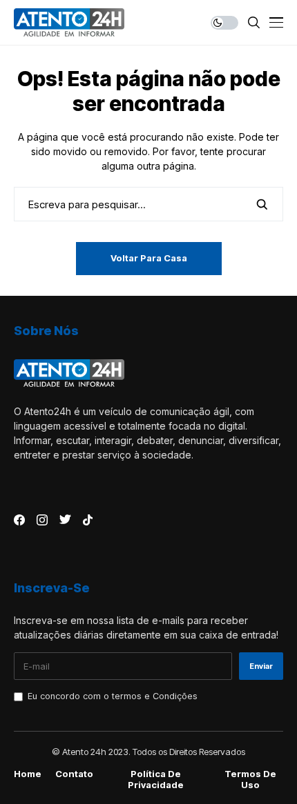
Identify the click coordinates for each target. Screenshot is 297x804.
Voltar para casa (149, 257)
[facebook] (19, 519)
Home (27, 774)
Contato (74, 774)
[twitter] (65, 520)
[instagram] (42, 519)
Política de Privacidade (156, 779)
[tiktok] (88, 519)
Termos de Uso (250, 779)
